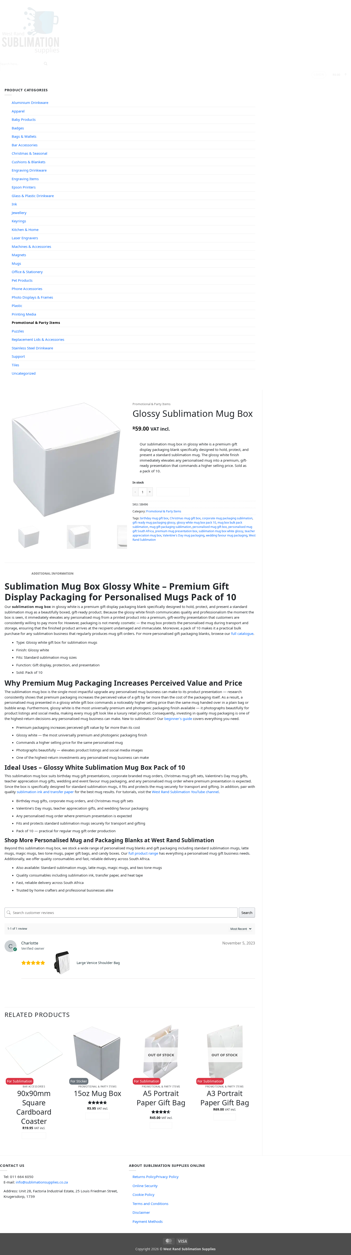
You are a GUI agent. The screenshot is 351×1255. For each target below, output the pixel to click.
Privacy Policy (167, 1176)
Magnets (19, 254)
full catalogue (242, 633)
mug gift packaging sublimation (170, 527)
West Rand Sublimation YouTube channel (185, 791)
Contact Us (143, 83)
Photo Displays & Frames (32, 297)
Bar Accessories (24, 145)
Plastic (17, 305)
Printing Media (24, 314)
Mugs (16, 263)
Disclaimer (141, 1212)
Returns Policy (144, 1176)
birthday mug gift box (154, 518)
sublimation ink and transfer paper (45, 791)
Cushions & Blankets (28, 161)
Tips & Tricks (89, 83)
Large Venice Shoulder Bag (98, 962)
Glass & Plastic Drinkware (33, 195)
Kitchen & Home (25, 229)
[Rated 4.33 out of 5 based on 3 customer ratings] (194, 421)
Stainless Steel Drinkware (32, 348)
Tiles (15, 364)
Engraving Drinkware (29, 170)
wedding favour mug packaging (226, 535)
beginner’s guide (178, 718)
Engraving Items (25, 178)
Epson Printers (24, 187)
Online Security (145, 1185)
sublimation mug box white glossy (221, 531)
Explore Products (53, 83)
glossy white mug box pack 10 (196, 522)
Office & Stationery (27, 271)
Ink (14, 204)
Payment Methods (148, 1221)
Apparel (18, 111)
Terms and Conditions (150, 1203)
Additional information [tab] (53, 573)
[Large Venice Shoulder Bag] (62, 963)
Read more (161, 1125)
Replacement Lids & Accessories (38, 339)
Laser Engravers (25, 237)
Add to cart (173, 491)
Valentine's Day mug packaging (183, 535)
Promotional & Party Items (36, 322)
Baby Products (24, 119)
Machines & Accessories (31, 246)
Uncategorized (24, 373)
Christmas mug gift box (185, 518)
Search (246, 912)
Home (27, 83)
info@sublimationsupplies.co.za (42, 1182)
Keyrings (19, 221)
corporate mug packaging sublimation (227, 518)
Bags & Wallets (24, 136)
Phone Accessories (27, 288)
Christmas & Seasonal (29, 153)
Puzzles (18, 331)
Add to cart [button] (34, 1135)
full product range (143, 853)
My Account (169, 83)
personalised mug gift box (209, 527)
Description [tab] (17, 573)
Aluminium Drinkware (30, 102)
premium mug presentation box (176, 531)
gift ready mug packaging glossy (154, 522)
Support (117, 83)
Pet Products (22, 280)
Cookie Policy (143, 1194)
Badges (18, 128)
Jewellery (19, 212)
